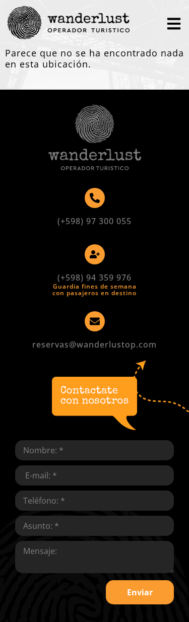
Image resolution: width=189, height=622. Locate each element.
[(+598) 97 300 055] (95, 198)
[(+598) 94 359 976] (95, 254)
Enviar (140, 592)
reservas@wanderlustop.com (94, 344)
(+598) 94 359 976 (94, 277)
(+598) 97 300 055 (94, 221)
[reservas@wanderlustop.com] (95, 321)
